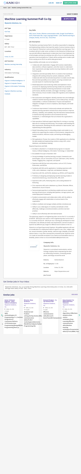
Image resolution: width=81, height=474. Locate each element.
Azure (34, 33)
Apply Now (69, 19)
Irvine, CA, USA (9, 57)
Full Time (7, 31)
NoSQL (37, 37)
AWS (30, 33)
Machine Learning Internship (13, 64)
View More (75, 294)
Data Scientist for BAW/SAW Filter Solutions (68, 301)
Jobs (9, 7)
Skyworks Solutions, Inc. (13, 23)
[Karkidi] (11, 3)
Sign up (59, 3)
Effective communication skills (50, 33)
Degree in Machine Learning (13, 91)
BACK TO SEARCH (73, 14)
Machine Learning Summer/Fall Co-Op (21, 7)
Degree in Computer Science (13, 83)
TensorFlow (52, 37)
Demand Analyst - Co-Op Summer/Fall (50, 300)
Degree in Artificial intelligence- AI (15, 80)
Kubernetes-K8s (38, 35)
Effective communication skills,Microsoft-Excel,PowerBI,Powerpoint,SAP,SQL (50, 315)
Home (4, 7)
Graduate (7, 94)
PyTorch (42, 37)
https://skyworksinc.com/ (61, 271)
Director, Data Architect (28, 300)
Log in (51, 3)
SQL (47, 37)
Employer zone (70, 3)
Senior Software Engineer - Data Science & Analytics (11, 301)
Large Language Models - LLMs (52, 35)
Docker (39, 33)
